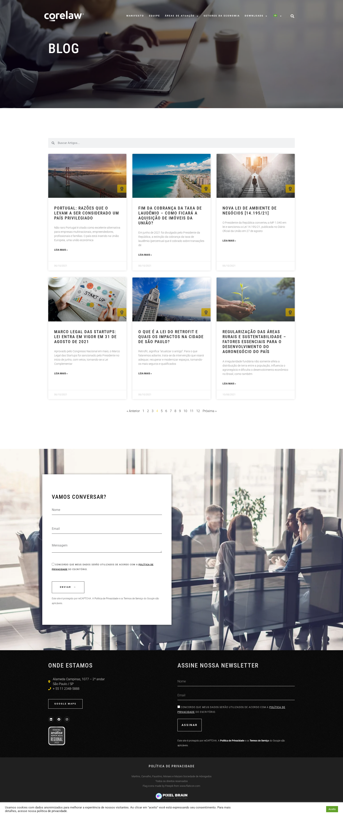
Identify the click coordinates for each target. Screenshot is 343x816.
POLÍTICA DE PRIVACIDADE (172, 766)
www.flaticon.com (190, 785)
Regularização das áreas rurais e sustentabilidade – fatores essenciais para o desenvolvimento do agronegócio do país (254, 341)
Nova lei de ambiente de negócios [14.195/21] (250, 210)
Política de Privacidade (106, 598)
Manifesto (135, 16)
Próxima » (210, 411)
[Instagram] (67, 719)
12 (198, 411)
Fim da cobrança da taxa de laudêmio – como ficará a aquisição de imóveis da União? (170, 216)
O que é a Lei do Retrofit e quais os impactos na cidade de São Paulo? (171, 336)
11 (192, 411)
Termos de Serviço (133, 598)
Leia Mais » (61, 249)
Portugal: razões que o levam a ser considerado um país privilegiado (86, 213)
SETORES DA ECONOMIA (222, 16)
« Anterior (133, 411)
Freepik (169, 785)
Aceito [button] (332, 809)
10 (185, 411)
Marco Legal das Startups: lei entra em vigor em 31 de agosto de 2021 (85, 336)
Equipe (154, 16)
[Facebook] (59, 719)
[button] (292, 16)
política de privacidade (52, 811)
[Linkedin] (51, 719)
